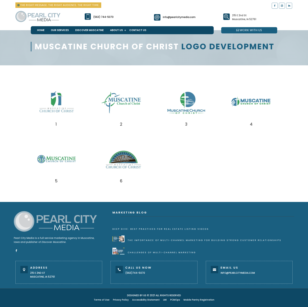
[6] (121, 176)
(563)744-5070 (135, 273)
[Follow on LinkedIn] (289, 5)
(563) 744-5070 (103, 17)
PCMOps (175, 300)
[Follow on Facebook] (274, 5)
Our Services (60, 30)
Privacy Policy (121, 300)
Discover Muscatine (89, 30)
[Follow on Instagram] (282, 5)
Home (40, 30)
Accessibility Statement (146, 300)
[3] (186, 119)
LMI (165, 300)
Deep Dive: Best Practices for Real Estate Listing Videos (160, 229)
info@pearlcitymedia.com (179, 17)
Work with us (251, 30)
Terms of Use (101, 300)
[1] (56, 119)
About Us (116, 30)
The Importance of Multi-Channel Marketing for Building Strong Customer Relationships (204, 240)
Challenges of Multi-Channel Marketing (162, 252)
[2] (121, 119)
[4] (251, 119)
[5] (56, 176)
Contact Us (137, 30)
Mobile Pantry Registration (199, 300)
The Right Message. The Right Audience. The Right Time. (59, 5)
